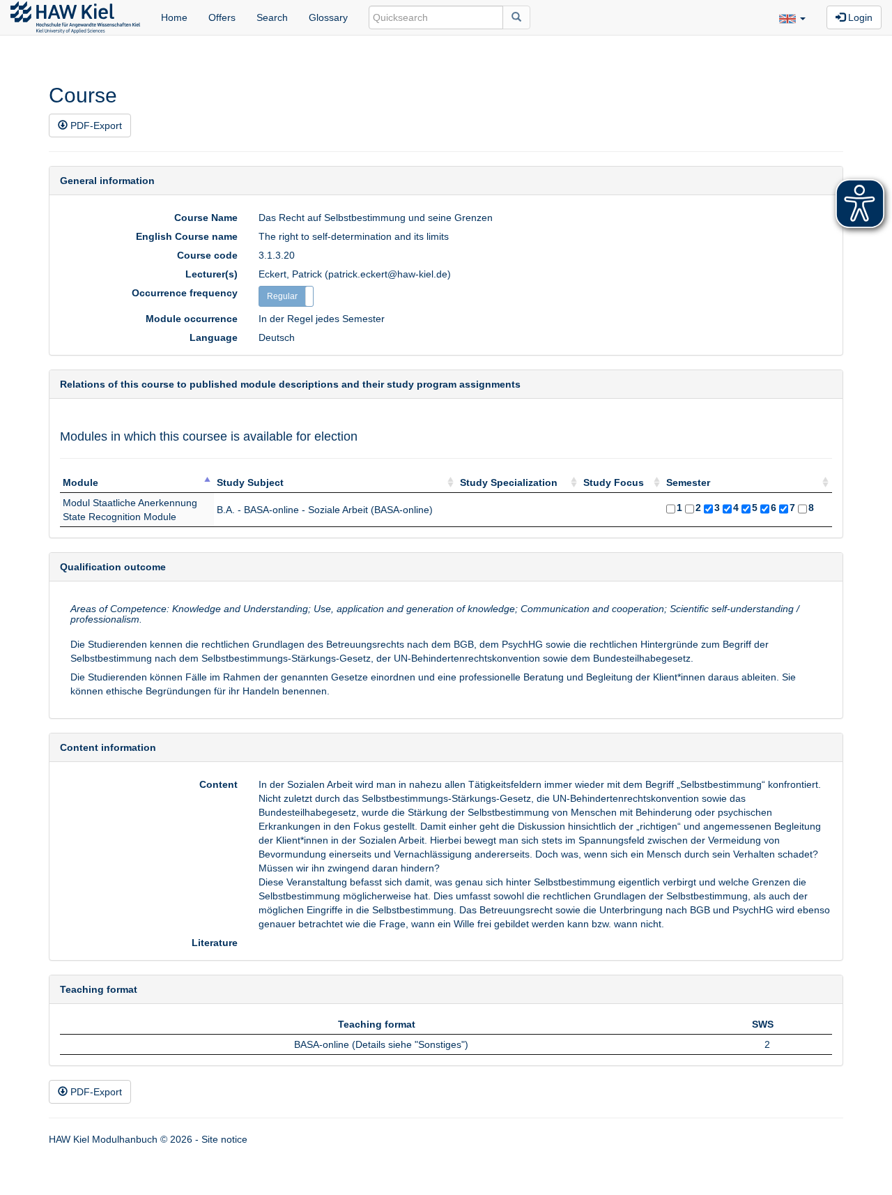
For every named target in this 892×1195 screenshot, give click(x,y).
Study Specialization (509, 482)
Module (80, 482)
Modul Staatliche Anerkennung (130, 502)
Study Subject (250, 482)
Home (174, 17)
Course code (207, 255)
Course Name (206, 217)
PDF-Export (95, 125)
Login (858, 17)
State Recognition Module (119, 516)
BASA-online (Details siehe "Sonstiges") (381, 1044)
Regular (282, 296)
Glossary (328, 17)
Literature (215, 942)
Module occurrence (192, 318)
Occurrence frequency (185, 292)
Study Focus (613, 482)
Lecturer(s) (211, 274)
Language (214, 337)
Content (218, 784)
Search (272, 17)
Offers (222, 17)
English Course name (187, 236)
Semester (688, 482)
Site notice (224, 1139)
